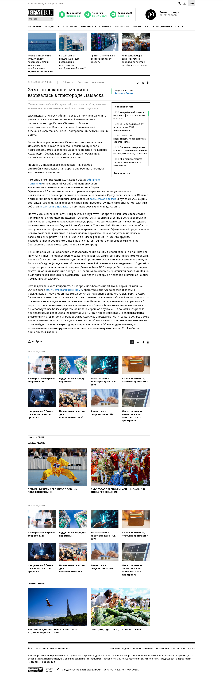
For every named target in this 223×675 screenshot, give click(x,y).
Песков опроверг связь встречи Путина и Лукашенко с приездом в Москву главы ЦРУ (130, 150)
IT (181, 26)
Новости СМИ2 (36, 437)
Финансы (87, 26)
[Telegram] (143, 83)
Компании (70, 26)
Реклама (115, 648)
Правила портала (165, 648)
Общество (122, 26)
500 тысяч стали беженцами (64, 289)
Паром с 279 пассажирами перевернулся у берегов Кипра (129, 138)
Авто (148, 26)
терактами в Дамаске (54, 206)
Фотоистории (36, 443)
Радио (125, 648)
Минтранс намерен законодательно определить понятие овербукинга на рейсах (135, 60)
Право (137, 26)
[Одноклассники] (148, 83)
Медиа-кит (149, 648)
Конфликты (98, 82)
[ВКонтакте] (138, 83)
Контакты (135, 648)
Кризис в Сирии (123, 93)
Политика (104, 26)
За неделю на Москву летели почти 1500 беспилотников (128, 127)
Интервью (34, 26)
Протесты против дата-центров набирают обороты (103, 58)
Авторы (181, 648)
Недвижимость (166, 26)
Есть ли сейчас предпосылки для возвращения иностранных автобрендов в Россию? (72, 62)
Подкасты (52, 26)
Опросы (191, 648)
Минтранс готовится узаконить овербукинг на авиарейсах (127, 162)
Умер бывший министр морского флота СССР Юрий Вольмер (129, 115)
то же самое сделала (103, 198)
